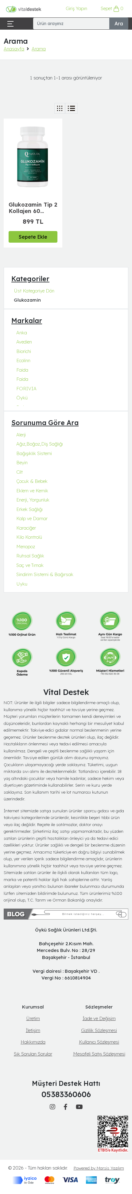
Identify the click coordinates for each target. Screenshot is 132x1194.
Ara (119, 23)
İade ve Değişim (99, 1018)
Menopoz (25, 546)
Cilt (19, 472)
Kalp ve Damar (32, 518)
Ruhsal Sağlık (30, 556)
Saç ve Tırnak (30, 565)
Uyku (21, 584)
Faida (22, 370)
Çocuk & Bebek (32, 481)
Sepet (112, 8)
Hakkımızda (33, 1042)
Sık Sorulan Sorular (33, 1054)
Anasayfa (14, 49)
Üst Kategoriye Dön (34, 291)
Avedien (24, 342)
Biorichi (23, 351)
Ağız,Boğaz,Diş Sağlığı (39, 444)
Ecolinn (23, 360)
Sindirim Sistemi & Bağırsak (44, 574)
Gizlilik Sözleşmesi (99, 1030)
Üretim (33, 1018)
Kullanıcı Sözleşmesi (99, 1042)
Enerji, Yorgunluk (32, 500)
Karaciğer (26, 528)
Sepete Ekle (33, 237)
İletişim (33, 1030)
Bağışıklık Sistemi (34, 453)
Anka (21, 333)
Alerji (21, 435)
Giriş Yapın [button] (76, 8)
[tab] (60, 108)
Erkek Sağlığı (29, 509)
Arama (39, 49)
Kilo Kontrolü (29, 537)
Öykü (22, 398)
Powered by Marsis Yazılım (99, 1168)
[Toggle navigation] (10, 23)
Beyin (22, 462)
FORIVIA (26, 388)
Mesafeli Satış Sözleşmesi (99, 1054)
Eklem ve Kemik (32, 491)
